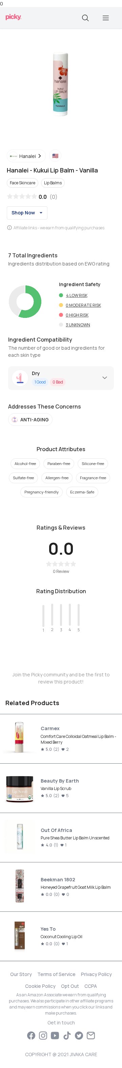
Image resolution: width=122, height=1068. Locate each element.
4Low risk (76, 295)
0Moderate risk (83, 305)
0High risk (77, 315)
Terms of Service (56, 974)
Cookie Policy (40, 986)
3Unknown (78, 325)
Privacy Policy (96, 974)
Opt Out (70, 986)
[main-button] (106, 18)
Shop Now (23, 212)
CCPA (90, 986)
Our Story (21, 974)
